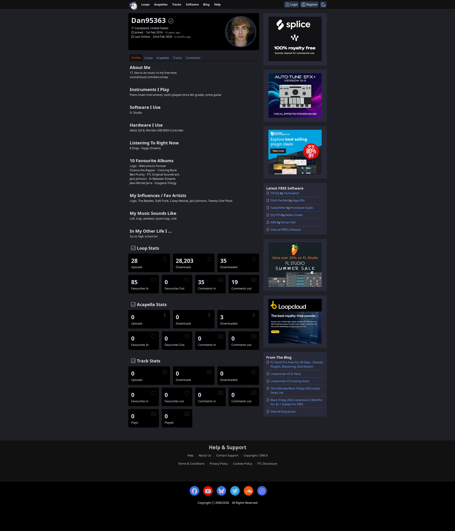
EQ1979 (276, 215)
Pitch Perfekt (279, 200)
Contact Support (227, 455)
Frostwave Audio (302, 208)
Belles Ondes (294, 215)
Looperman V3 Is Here (286, 374)
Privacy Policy (219, 464)
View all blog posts (283, 411)
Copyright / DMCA (256, 455)
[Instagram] (262, 491)
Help (217, 4)
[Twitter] (235, 491)
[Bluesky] (221, 491)
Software (192, 4)
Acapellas (161, 4)
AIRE (274, 222)
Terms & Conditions (191, 464)
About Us (205, 455)
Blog (206, 4)
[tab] (136, 57)
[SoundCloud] (248, 491)
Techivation (291, 193)
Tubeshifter (278, 208)
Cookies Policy (242, 464)
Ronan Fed (288, 222)
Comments (193, 58)
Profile (136, 58)
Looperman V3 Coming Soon (290, 381)
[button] (323, 4)
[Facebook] (194, 491)
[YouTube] (208, 491)
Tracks (176, 4)
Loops (145, 4)
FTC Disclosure (267, 464)
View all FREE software (286, 230)
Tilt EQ (275, 193)
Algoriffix (299, 200)
